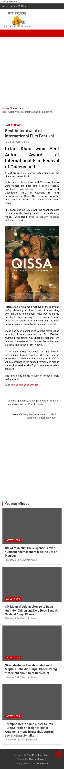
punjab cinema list (28, 385)
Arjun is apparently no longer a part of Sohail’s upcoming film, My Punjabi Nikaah (33, 402)
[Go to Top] (58, 754)
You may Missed (17, 504)
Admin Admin (30, 560)
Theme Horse (36, 759)
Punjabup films (40, 755)
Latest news (13, 125)
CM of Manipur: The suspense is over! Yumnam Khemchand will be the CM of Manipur (31, 551)
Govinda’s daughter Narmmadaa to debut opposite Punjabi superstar (34, 416)
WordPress (43, 763)
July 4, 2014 (11, 142)
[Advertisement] (32, 71)
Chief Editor (24, 142)
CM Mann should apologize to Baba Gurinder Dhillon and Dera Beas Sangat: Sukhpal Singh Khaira (31, 610)
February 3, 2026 (13, 560)
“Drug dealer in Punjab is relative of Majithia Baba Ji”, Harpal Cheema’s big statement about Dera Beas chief (31, 669)
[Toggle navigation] (6, 33)
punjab (14, 385)
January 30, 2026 (14, 739)
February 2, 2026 (13, 677)
